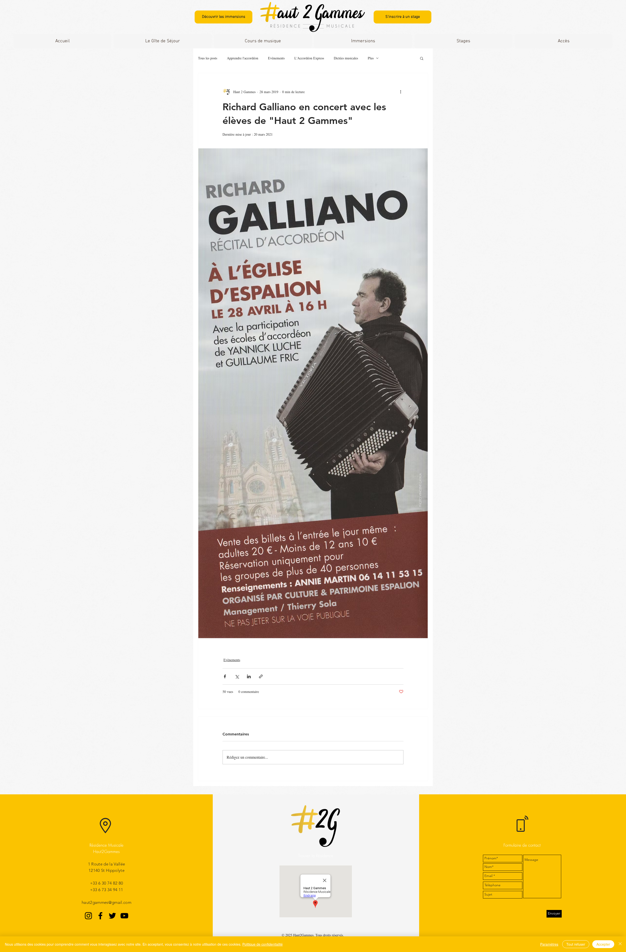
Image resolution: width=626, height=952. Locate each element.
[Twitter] (112, 915)
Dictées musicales (346, 58)
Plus (371, 58)
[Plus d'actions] (400, 92)
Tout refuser (575, 944)
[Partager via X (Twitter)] (237, 676)
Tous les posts (207, 58)
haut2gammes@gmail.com (106, 902)
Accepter (603, 944)
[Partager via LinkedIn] (248, 676)
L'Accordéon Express (309, 58)
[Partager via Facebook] (225, 676)
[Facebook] (100, 915)
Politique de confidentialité (262, 944)
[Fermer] (620, 944)
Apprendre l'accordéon (242, 58)
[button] (263, 41)
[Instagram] (88, 915)
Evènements (276, 58)
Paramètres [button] (549, 944)
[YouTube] (124, 915)
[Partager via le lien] (260, 676)
